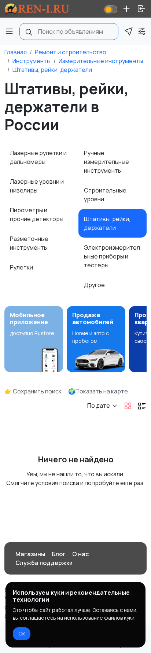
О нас (80, 554)
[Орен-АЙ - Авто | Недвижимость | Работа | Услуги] (37, 8)
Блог (59, 554)
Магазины (30, 554)
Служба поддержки (44, 563)
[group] (33, 339)
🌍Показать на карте (98, 391)
